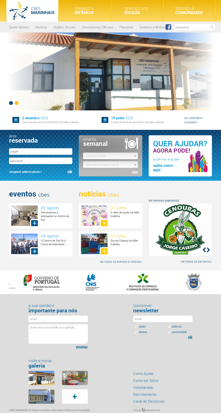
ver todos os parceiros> (196, 261)
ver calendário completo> (193, 120)
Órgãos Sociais (65, 27)
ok (70, 171)
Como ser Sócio (145, 380)
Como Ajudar (143, 373)
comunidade (179, 332)
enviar (82, 347)
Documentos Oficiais (97, 27)
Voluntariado (143, 387)
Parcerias (126, 27)
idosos (143, 332)
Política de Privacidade (77, 410)
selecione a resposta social (102, 164)
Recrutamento (144, 394)
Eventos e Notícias (154, 27)
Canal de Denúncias (149, 401)
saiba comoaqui (163, 167)
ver (135, 172)
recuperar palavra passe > (25, 172)
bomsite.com (152, 410)
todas (142, 326)
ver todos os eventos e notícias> (121, 262)
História (41, 27)
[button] (203, 249)
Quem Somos (19, 27)
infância (176, 326)
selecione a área (95, 156)
